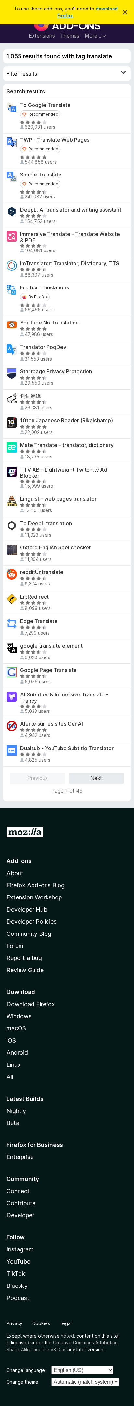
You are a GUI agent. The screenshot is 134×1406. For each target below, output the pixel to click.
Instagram (20, 1249)
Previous (37, 778)
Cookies (41, 1323)
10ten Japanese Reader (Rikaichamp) (66, 420)
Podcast (18, 1297)
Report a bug (24, 957)
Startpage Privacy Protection (56, 371)
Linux (14, 1064)
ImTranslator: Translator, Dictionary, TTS (69, 263)
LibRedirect (34, 597)
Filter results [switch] (22, 73)
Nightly (16, 1110)
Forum (15, 945)
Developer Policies (32, 921)
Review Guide (25, 970)
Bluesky (17, 1285)
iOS (11, 1040)
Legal (66, 1323)
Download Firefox (31, 1004)
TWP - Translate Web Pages (54, 140)
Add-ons (19, 861)
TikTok (16, 1273)
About (15, 873)
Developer (20, 1215)
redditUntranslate (41, 572)
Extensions (42, 35)
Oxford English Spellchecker (55, 548)
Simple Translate (40, 175)
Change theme (22, 1382)
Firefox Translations (44, 288)
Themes (69, 35)
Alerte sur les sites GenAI (51, 724)
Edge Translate (39, 621)
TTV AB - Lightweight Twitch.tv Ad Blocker (63, 473)
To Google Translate (45, 105)
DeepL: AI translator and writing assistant (70, 210)
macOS (16, 1028)
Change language (26, 1370)
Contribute (21, 1203)
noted (67, 1336)
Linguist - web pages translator (58, 499)
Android (17, 1052)
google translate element (51, 646)
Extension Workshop (34, 897)
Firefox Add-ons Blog (36, 885)
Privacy (14, 1323)
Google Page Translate (48, 670)
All (10, 1076)
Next (96, 778)
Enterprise (20, 1157)
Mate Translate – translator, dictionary (67, 445)
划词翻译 (30, 396)
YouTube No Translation (49, 323)
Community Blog (29, 933)
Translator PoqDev (43, 347)
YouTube (18, 1261)
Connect (18, 1191)
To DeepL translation (46, 523)
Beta (13, 1122)
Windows (19, 1016)
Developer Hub (27, 909)
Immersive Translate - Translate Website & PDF (70, 237)
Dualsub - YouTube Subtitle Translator (67, 748)
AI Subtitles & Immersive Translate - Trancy (64, 698)
